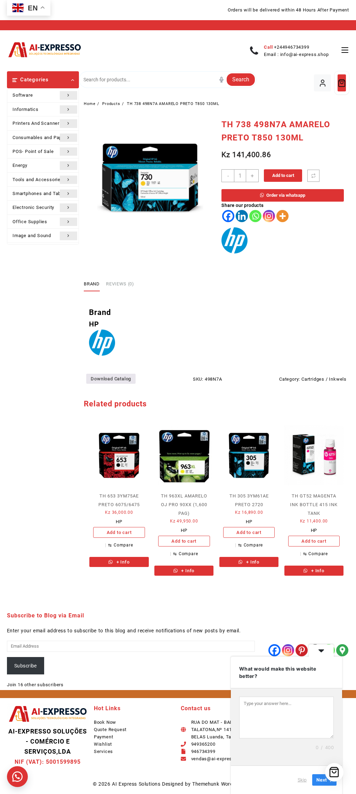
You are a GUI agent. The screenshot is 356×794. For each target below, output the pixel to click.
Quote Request (110, 729)
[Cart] (342, 82)
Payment (103, 736)
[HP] (234, 240)
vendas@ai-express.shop (219, 758)
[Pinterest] (302, 650)
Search (240, 79)
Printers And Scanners (37, 123)
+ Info (122, 562)
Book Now (105, 722)
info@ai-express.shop (304, 54)
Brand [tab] (91, 283)
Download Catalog (111, 378)
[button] (17, 776)
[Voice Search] (221, 79)
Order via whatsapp (285, 195)
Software (23, 95)
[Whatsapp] (255, 216)
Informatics (26, 109)
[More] (282, 216)
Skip (302, 780)
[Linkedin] (242, 216)
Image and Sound (32, 235)
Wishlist (103, 744)
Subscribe (25, 666)
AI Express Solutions (136, 784)
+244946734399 (291, 47)
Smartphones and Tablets (41, 193)
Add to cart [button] (119, 532)
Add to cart (283, 175)
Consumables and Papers (41, 137)
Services (103, 751)
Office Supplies (30, 221)
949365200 (203, 744)
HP (119, 521)
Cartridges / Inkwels (324, 379)
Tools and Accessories (38, 179)
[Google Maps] (342, 650)
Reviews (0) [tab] (120, 283)
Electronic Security (33, 207)
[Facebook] (228, 216)
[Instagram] (269, 216)
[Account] (322, 82)
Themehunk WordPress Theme (227, 784)
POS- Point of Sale (33, 151)
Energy (20, 165)
